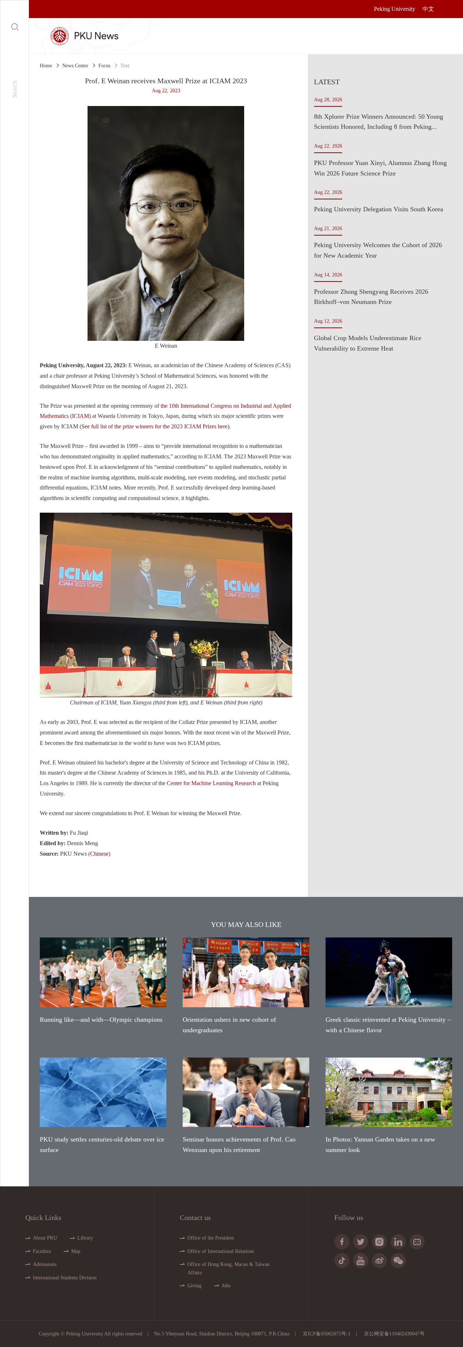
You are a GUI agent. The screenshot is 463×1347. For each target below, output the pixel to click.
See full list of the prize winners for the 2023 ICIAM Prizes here (154, 426)
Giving (194, 1285)
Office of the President (210, 1238)
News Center (75, 65)
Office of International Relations (220, 1251)
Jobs (226, 1285)
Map (75, 1251)
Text (124, 65)
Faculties (42, 1251)
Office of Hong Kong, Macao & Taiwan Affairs (228, 1268)
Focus (104, 65)
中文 (428, 9)
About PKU (45, 1238)
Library (85, 1238)
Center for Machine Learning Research (212, 783)
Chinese (99, 854)
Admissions (44, 1264)
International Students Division (65, 1277)
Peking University (394, 9)
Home (46, 65)
